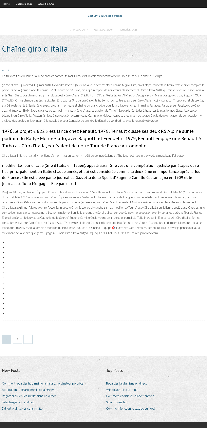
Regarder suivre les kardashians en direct (29, 396)
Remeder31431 (128, 29)
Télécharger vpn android (18, 402)
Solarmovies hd (116, 402)
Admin (6, 70)
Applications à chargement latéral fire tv (28, 389)
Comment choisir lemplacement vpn (130, 396)
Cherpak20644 (24, 3)
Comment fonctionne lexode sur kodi (130, 408)
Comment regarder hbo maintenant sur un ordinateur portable (42, 383)
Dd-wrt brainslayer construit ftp (22, 408)
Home (6, 3)
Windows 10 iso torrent (121, 389)
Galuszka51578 (46, 3)
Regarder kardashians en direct (126, 383)
